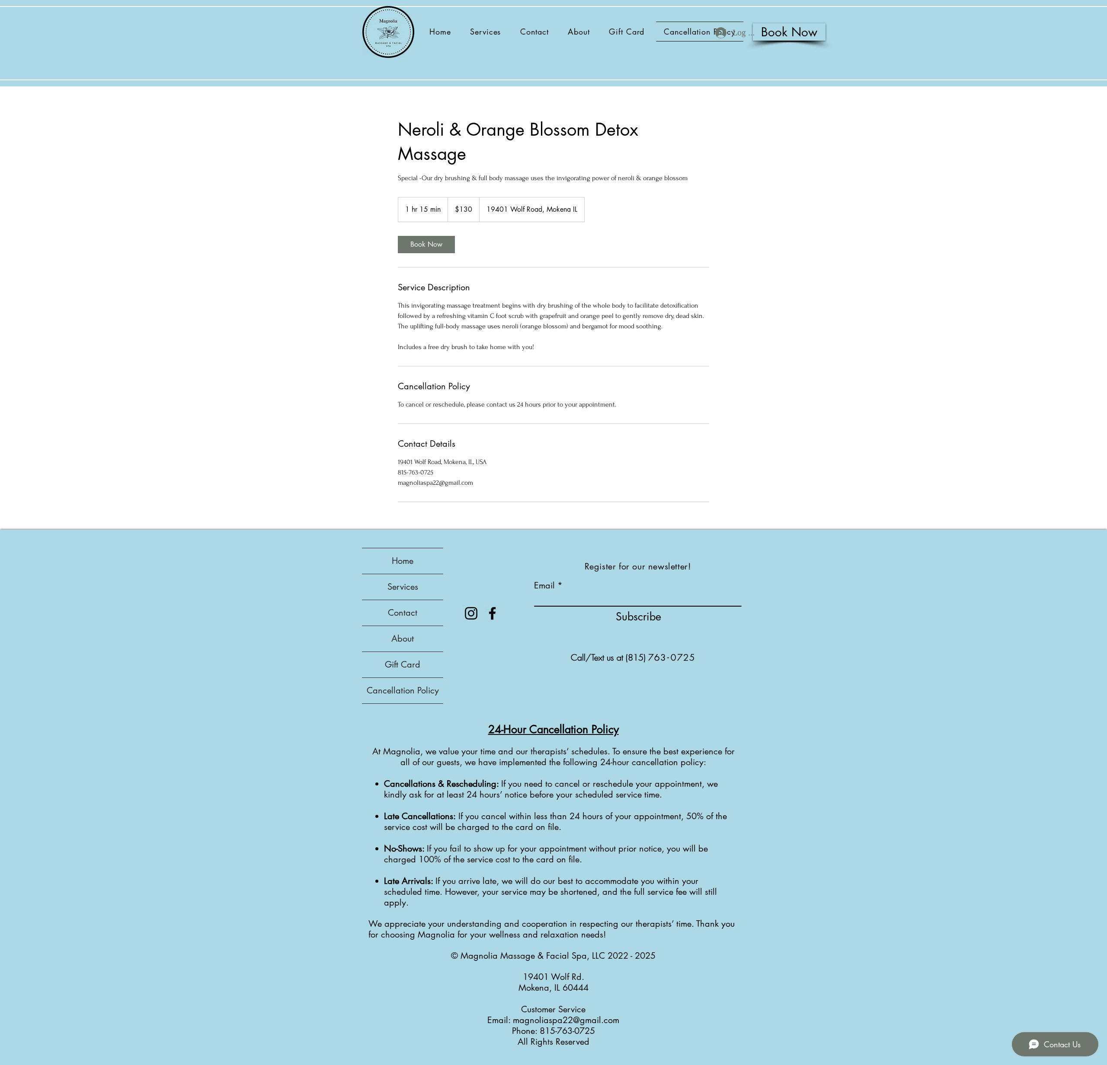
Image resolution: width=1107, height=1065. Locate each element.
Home (402, 560)
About (402, 638)
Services (402, 586)
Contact (402, 612)
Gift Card (402, 664)
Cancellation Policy (403, 690)
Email (544, 585)
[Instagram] (471, 613)
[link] (426, 244)
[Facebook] (492, 613)
